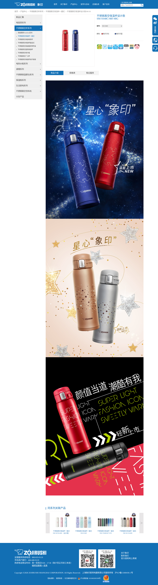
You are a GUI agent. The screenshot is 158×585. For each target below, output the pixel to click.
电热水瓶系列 (22, 64)
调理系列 (20, 69)
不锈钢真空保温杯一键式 (55, 11)
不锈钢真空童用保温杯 (25, 49)
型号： (99, 26)
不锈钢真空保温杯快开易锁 (27, 59)
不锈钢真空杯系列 (36, 11)
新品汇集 (20, 17)
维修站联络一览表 (39, 566)
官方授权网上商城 (129, 558)
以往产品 (20, 97)
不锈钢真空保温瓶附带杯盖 (27, 46)
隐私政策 (51, 578)
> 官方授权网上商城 (126, 2)
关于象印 (63, 4)
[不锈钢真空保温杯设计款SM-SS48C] (29, 4)
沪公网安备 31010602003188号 (90, 578)
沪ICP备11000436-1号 (124, 573)
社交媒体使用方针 (71, 578)
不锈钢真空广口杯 (24, 56)
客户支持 (106, 4)
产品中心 (74, 4)
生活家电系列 (22, 86)
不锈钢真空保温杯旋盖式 (26, 43)
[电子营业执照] (106, 578)
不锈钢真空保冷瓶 (24, 53)
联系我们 (125, 556)
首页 (55, 4)
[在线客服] (155, 48)
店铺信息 (95, 4)
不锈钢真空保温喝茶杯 (25, 39)
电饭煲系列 (21, 23)
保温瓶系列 (21, 80)
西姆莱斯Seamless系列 (25, 33)
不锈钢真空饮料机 (24, 91)
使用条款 (59, 578)
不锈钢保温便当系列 (25, 75)
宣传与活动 (85, 4)
